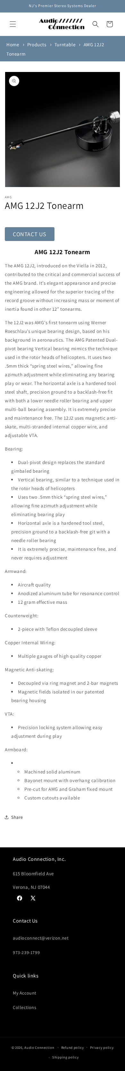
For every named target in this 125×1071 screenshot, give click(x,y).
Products (36, 44)
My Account (25, 993)
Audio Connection (39, 1047)
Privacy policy (102, 1047)
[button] (13, 24)
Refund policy (72, 1047)
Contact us (29, 234)
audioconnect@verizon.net (41, 938)
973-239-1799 (26, 952)
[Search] (95, 24)
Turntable (64, 44)
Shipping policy (65, 1057)
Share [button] (17, 817)
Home (12, 44)
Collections (25, 1007)
